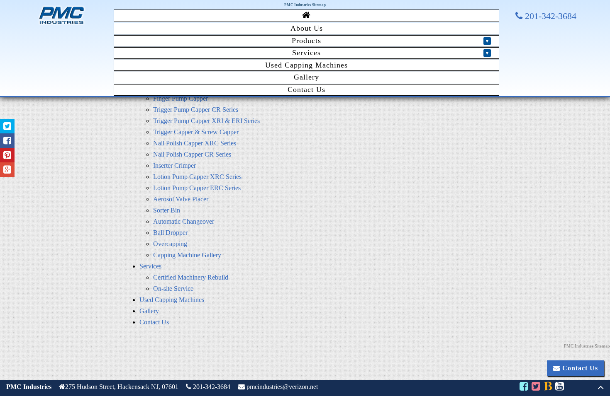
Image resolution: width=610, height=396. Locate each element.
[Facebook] (523, 387)
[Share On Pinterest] (7, 155)
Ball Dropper (170, 232)
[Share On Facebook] (7, 140)
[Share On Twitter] (7, 126)
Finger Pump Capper (180, 98)
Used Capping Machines (306, 65)
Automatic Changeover (183, 221)
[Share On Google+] (7, 169)
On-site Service (173, 288)
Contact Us (306, 89)
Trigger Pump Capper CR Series (195, 109)
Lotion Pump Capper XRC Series (197, 176)
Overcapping (170, 243)
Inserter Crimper (174, 165)
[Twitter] (536, 387)
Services (306, 52)
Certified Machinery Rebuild (190, 277)
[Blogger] (547, 387)
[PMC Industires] (62, 24)
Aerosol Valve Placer (180, 199)
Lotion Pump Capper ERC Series (197, 187)
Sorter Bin (166, 210)
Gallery (306, 77)
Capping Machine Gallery (187, 254)
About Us (306, 28)
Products (306, 40)
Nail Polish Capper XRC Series (194, 143)
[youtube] (559, 387)
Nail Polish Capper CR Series (192, 154)
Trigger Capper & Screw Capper (196, 131)
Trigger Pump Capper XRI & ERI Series (206, 120)
